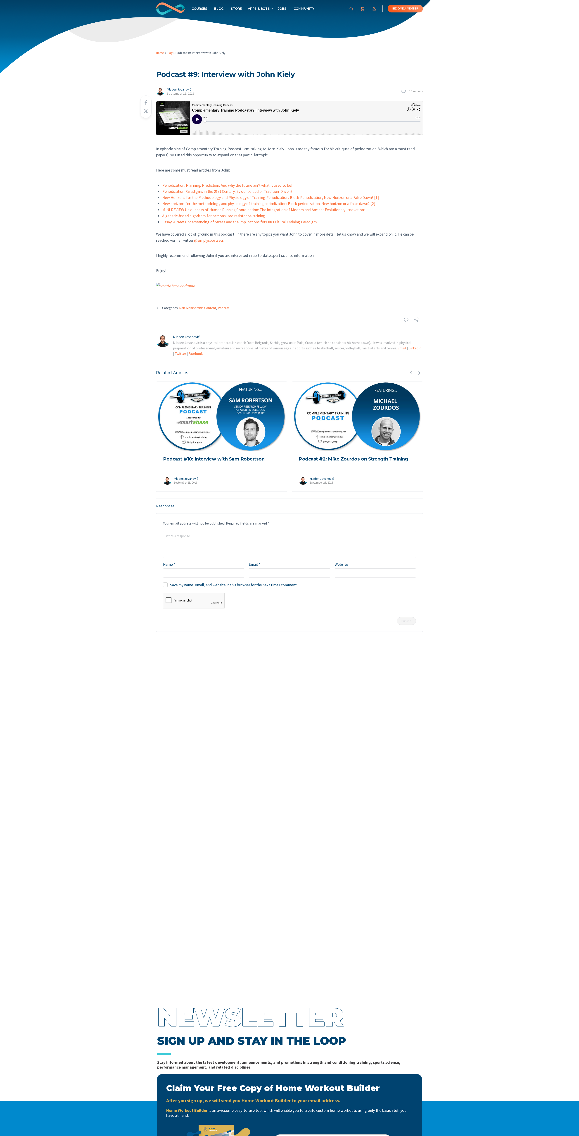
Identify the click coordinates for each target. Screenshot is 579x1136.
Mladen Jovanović (179, 89)
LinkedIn (414, 348)
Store (236, 9)
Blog (218, 9)
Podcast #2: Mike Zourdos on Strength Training (353, 459)
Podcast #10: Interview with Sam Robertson (213, 459)
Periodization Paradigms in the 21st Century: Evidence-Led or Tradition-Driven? (227, 191)
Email (401, 348)
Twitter (180, 353)
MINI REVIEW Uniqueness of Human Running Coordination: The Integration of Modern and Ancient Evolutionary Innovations (263, 209)
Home (160, 53)
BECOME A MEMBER (405, 8)
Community (304, 9)
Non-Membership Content (197, 308)
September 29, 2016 (185, 482)
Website (341, 564)
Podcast (224, 308)
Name (169, 564)
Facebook (195, 353)
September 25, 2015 (321, 482)
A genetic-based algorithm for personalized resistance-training (213, 215)
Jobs (282, 9)
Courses (199, 9)
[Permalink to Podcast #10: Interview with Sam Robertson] (221, 416)
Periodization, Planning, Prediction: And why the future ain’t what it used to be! (227, 185)
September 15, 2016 (180, 93)
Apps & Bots (258, 9)
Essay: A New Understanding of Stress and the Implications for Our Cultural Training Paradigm (239, 221)
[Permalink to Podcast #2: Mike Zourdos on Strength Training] (357, 416)
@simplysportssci (208, 240)
